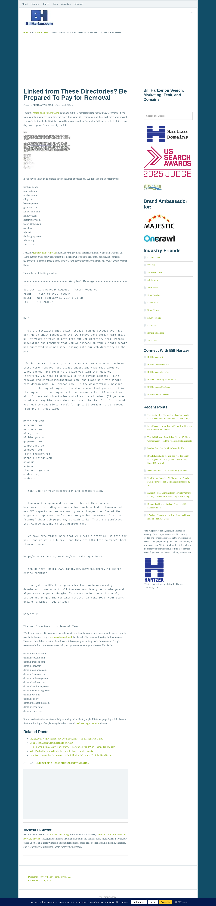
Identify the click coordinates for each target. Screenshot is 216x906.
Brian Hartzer (153, 310)
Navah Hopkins (154, 318)
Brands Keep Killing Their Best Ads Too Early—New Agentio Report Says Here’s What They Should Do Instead (169, 459)
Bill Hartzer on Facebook (158, 387)
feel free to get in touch (87, 723)
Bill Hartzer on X (155, 357)
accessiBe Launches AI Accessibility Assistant (167, 470)
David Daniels (153, 257)
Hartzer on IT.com (155, 333)
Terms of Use (61, 877)
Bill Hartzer (48, 18)
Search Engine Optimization (72, 763)
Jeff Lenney (152, 280)
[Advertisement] (108, 58)
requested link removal (44, 252)
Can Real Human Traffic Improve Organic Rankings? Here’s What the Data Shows (71, 755)
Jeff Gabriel (152, 288)
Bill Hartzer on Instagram (158, 372)
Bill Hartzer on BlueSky (158, 364)
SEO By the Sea (154, 272)
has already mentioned (61, 637)
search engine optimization (46, 113)
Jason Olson (152, 340)
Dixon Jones (152, 303)
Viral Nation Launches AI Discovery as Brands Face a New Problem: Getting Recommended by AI (168, 482)
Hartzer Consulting (59, 834)
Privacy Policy (46, 877)
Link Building (41, 32)
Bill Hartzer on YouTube (158, 394)
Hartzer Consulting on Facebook (161, 379)
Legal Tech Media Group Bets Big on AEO (51, 742)
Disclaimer (33, 877)
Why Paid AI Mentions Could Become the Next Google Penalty (61, 751)
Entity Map (45, 880)
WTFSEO (151, 265)
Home (26, 32)
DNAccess (152, 325)
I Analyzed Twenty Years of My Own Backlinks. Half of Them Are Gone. (66, 738)
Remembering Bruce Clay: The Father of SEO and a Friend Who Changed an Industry (72, 747)
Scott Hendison (154, 295)
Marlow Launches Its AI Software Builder (166, 448)
